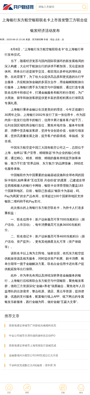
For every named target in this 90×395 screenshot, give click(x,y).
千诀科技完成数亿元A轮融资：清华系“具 (32, 365)
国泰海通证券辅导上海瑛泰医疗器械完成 (32, 345)
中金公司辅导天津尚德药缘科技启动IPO (32, 335)
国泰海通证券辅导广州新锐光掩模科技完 (32, 325)
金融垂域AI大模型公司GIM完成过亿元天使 (33, 355)
